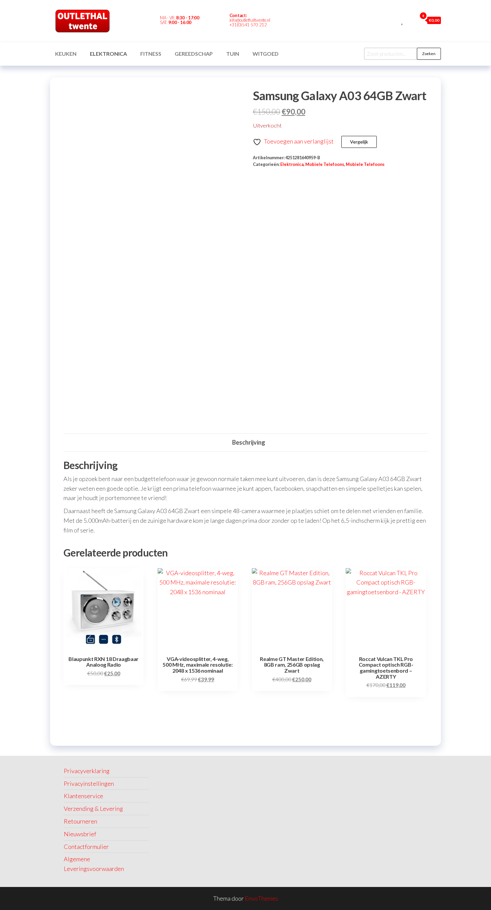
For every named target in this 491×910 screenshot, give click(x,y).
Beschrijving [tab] (248, 442)
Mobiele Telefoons (324, 164)
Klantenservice (83, 796)
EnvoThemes (261, 898)
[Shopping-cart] (301, 21)
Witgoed (266, 53)
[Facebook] (290, 21)
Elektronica (108, 53)
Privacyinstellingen (89, 783)
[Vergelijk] (395, 20)
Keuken (65, 53)
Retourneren (80, 821)
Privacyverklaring (87, 770)
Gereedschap (194, 53)
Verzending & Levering (93, 808)
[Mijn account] (410, 20)
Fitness (150, 53)
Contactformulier (86, 846)
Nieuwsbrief (80, 834)
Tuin (232, 53)
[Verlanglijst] (402, 20)
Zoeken (429, 53)
